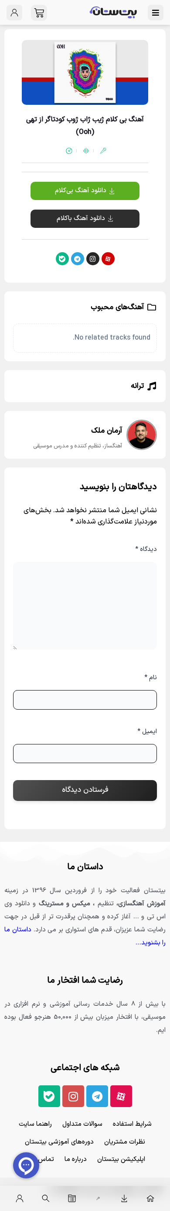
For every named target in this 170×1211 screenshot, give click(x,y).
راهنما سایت (35, 1124)
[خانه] (150, 1198)
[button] (85, 219)
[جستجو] (45, 1198)
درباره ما (76, 1159)
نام (150, 677)
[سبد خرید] (39, 13)
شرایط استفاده (132, 1124)
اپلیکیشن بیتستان (121, 1159)
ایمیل (147, 731)
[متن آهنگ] (72, 1198)
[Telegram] (77, 258)
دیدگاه (146, 549)
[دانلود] (124, 1198)
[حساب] (19, 1198)
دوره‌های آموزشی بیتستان (59, 1142)
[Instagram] (92, 258)
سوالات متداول (82, 1124)
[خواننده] (98, 1198)
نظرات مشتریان (124, 1142)
